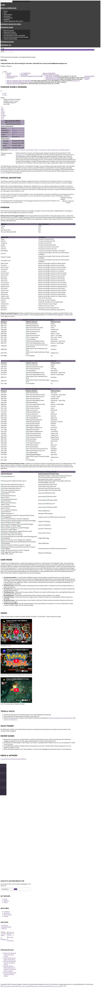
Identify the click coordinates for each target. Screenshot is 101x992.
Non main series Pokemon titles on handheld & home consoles (51, 80)
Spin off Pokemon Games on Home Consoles (16, 37)
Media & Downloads (8, 8)
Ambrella (14, 130)
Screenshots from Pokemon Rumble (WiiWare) (13, 759)
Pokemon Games (7, 27)
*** (2, 107)
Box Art (6, 11)
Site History (7, 913)
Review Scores (55, 150)
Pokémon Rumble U (67, 718)
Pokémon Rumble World (10, 719)
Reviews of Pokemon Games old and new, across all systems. (40, 83)
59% (68, 746)
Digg (2, 110)
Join (15, 889)
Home (3, 5)
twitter (3, 117)
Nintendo (14, 132)
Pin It (2, 118)
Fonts (5, 13)
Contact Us (7, 911)
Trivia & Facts (43, 150)
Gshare (3, 112)
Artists (5, 899)
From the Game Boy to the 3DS (66, 76)
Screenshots (7, 16)
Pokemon (22, 150)
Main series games (9, 30)
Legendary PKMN (6, 927)
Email (5, 95)
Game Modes (29, 150)
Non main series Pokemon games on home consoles (50, 82)
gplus (2, 109)
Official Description (13, 150)
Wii (13, 128)
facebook (3, 115)
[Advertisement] (47, 872)
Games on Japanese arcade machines (71, 79)
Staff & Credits (7, 914)
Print (5, 93)
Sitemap (6, 916)
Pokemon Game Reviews (10, 38)
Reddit (2, 113)
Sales (49, 150)
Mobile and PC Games (10, 32)
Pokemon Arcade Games (10, 34)
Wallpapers (7, 19)
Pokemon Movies (7, 42)
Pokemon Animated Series (11, 24)
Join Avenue (4, 925)
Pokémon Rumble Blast (54, 718)
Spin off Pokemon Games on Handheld (14, 35)
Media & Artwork (65, 150)
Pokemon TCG (6, 45)
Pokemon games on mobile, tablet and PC (71, 77)
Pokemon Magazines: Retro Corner (13, 21)
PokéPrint (4, 928)
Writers (6, 902)
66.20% (40, 746)
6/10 (60, 742)
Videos (36, 150)
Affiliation (6, 901)
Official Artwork (8, 14)
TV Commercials (8, 18)
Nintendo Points (20, 155)
